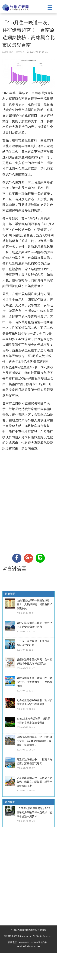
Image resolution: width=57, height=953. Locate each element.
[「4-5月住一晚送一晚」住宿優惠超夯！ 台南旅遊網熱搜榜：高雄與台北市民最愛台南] (17, 558)
